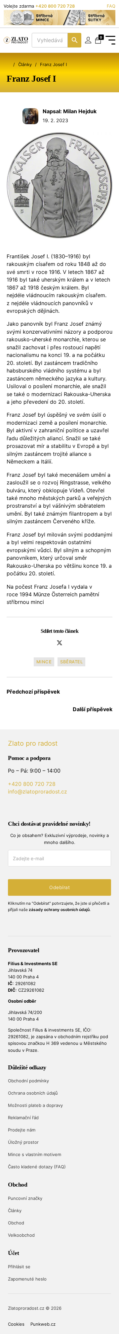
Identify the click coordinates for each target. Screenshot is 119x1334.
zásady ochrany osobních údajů (59, 909)
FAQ (111, 6)
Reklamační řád (23, 1117)
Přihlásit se (19, 1266)
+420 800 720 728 (55, 6)
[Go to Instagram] (35, 808)
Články (25, 64)
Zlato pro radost (33, 743)
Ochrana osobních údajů (33, 1093)
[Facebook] (47, 643)
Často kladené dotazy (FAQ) (37, 1166)
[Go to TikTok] (48, 808)
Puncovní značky (25, 1198)
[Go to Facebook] (23, 808)
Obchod (16, 1222)
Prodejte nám (21, 1129)
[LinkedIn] (72, 643)
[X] (59, 643)
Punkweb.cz (43, 1324)
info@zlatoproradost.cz (37, 791)
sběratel (71, 661)
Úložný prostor (23, 1142)
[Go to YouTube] (11, 808)
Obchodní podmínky (28, 1080)
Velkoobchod (21, 1235)
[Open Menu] (110, 40)
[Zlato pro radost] (16, 40)
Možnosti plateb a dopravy (35, 1105)
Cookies (16, 1324)
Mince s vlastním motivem (34, 1154)
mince (44, 661)
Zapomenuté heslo (27, 1279)
